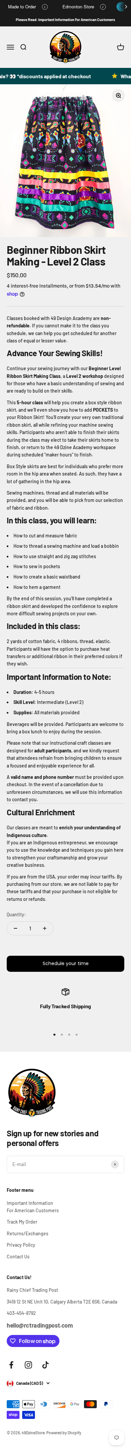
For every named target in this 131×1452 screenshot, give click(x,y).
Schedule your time (66, 963)
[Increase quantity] (44, 928)
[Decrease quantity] (15, 928)
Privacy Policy (21, 1245)
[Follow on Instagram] (28, 1364)
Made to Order (22, 6)
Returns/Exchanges (27, 1233)
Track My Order (22, 1222)
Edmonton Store (78, 6)
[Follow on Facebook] (11, 1364)
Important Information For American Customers (33, 1206)
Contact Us (18, 1256)
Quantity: (16, 914)
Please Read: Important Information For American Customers (65, 19)
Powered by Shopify (63, 1432)
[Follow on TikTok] (45, 1364)
